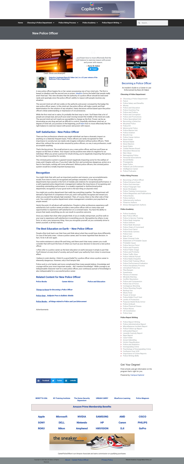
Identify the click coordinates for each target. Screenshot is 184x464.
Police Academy (89, 23)
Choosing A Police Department (39, 23)
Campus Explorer (137, 375)
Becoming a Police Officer (136, 83)
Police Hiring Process (67, 23)
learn (83, 124)
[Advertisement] (73, 329)
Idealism (79, 93)
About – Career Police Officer (77, 460)
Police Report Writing (110, 23)
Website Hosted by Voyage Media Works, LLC (139, 459)
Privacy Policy (107, 460)
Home (20, 23)
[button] (43, 380)
